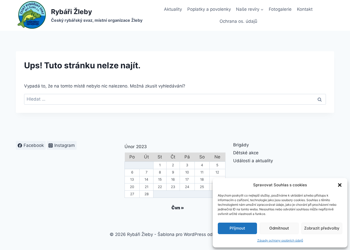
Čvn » (177, 207)
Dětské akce (246, 152)
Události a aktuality (253, 160)
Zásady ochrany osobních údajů (280, 240)
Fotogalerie (280, 9)
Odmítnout (279, 228)
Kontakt (305, 9)
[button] (339, 185)
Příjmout (237, 228)
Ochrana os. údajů (238, 21)
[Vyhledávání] (175, 99)
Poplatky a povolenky (209, 9)
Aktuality (173, 9)
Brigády (241, 144)
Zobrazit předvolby (321, 228)
